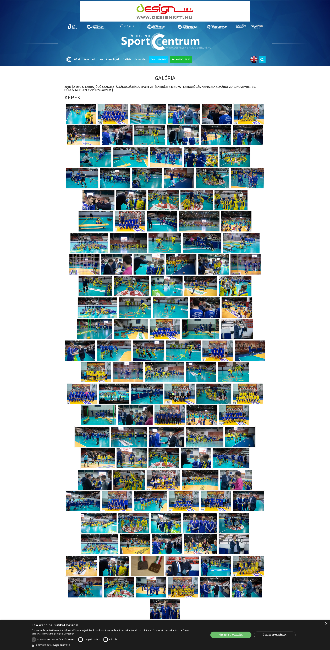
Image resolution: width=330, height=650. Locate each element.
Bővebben (69, 633)
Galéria (127, 59)
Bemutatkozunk (93, 59)
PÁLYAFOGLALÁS (181, 59)
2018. (67, 86)
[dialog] (165, 635)
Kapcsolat (140, 59)
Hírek (77, 59)
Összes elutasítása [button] (274, 634)
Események (113, 59)
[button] (118, 645)
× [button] (326, 623)
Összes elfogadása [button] (231, 634)
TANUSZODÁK (158, 59)
